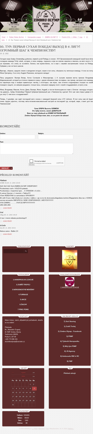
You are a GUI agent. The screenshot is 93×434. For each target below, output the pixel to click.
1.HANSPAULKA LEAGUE (23, 280)
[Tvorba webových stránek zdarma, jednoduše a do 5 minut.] (33, 429)
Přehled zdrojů (70, 373)
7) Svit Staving (70, 321)
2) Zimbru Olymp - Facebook (69, 331)
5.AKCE (23, 299)
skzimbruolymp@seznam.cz (15, 341)
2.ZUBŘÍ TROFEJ (23, 285)
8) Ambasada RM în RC (69, 356)
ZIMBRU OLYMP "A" (51, 37)
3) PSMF (69, 336)
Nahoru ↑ (71, 429)
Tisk (47, 429)
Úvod (3, 37)
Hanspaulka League (34, 37)
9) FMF (70, 361)
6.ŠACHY (23, 304)
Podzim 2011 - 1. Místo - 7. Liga (72, 37)
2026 (23, 376)
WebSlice (42, 429)
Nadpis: (41, 133)
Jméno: (3, 133)
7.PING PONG (23, 309)
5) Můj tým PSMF (70, 346)
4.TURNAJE (23, 295)
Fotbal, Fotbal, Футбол (16, 37)
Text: (2, 142)
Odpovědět (7, 208)
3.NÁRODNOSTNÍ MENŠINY (23, 290)
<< (13, 373)
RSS (35, 429)
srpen (23, 373)
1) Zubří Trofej (70, 326)
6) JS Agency (69, 351)
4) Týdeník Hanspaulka (69, 341)
